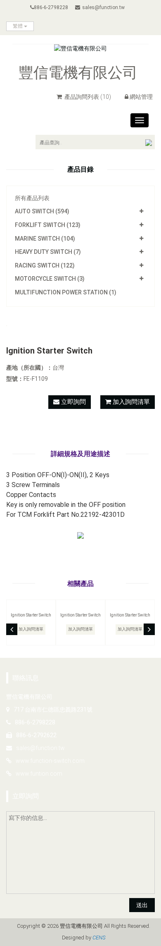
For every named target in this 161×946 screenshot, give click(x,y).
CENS (98, 937)
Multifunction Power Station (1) (65, 292)
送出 (142, 905)
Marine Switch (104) (45, 238)
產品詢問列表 (87, 96)
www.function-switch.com (50, 760)
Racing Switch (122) (45, 265)
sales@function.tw (103, 7)
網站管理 (141, 96)
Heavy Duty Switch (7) (48, 251)
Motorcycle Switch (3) (50, 278)
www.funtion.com (39, 773)
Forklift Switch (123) (47, 225)
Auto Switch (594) (42, 211)
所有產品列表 (32, 198)
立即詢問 (72, 402)
